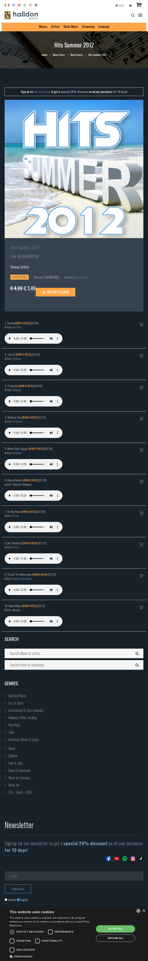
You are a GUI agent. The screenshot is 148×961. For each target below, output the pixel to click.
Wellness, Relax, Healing (22, 717)
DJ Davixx (17, 421)
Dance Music (82, 277)
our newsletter (42, 91)
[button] (51, 956)
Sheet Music (70, 26)
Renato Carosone (21, 578)
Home (44, 55)
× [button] (143, 910)
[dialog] (74, 933)
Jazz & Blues (16, 702)
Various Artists (19, 266)
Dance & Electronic (19, 770)
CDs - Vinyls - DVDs (20, 792)
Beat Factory (77, 55)
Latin (11, 732)
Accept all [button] (115, 928)
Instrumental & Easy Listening (25, 710)
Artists (55, 26)
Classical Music (17, 695)
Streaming (88, 26)
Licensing (103, 26)
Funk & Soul (15, 763)
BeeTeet (17, 327)
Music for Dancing (19, 777)
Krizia (15, 515)
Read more (16, 925)
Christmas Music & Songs (23, 739)
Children (13, 755)
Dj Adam (16, 358)
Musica (43, 26)
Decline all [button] (115, 938)
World (11, 748)
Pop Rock (14, 724)
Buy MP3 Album (57, 292)
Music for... (14, 784)
